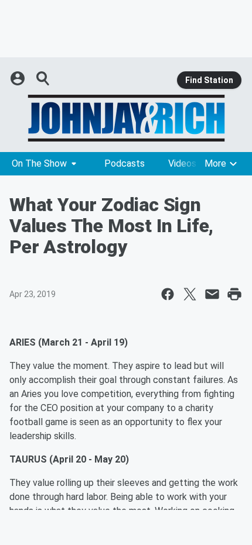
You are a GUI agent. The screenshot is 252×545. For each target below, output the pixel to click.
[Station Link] (126, 118)
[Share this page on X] (190, 294)
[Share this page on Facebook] (167, 294)
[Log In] (19, 78)
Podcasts (124, 163)
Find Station (209, 80)
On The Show (39, 163)
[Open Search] (43, 78)
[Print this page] (234, 294)
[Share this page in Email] (212, 294)
